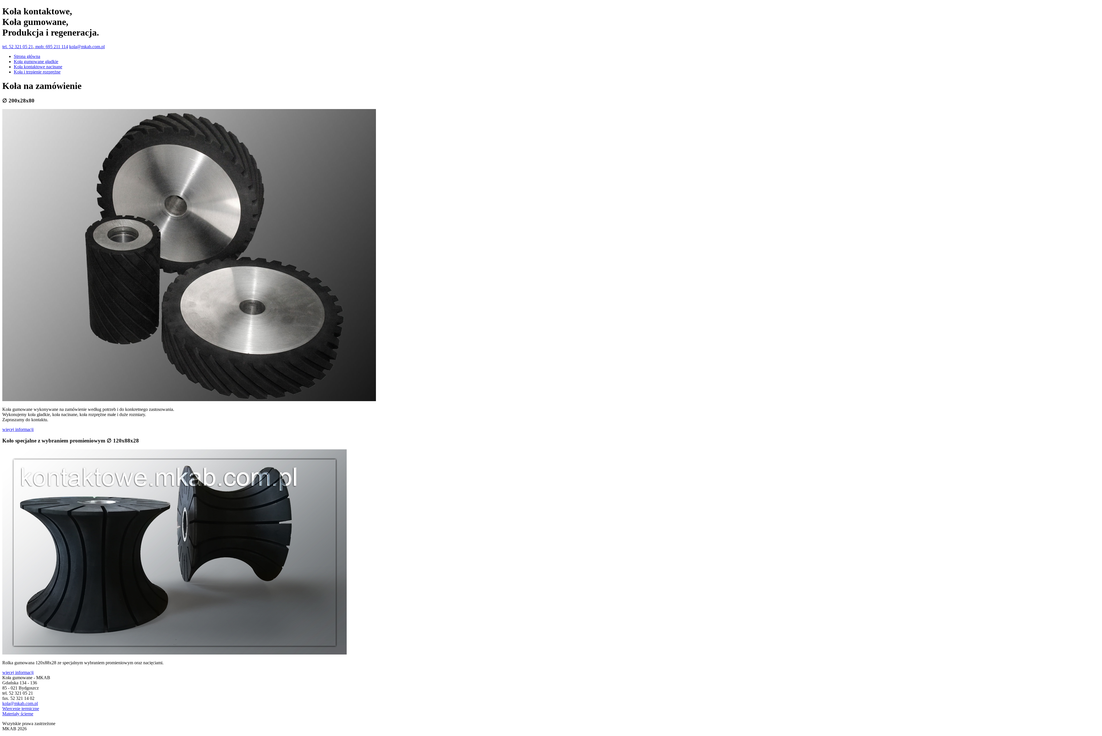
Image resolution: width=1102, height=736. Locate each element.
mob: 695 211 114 (51, 46)
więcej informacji (18, 429)
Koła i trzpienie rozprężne (37, 71)
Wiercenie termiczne (20, 708)
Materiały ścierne (17, 713)
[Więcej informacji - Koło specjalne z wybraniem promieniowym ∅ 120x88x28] (174, 652)
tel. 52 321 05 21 (17, 46)
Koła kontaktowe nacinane (38, 66)
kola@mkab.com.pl (87, 46)
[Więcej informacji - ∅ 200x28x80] (189, 399)
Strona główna (27, 56)
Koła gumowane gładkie (36, 61)
